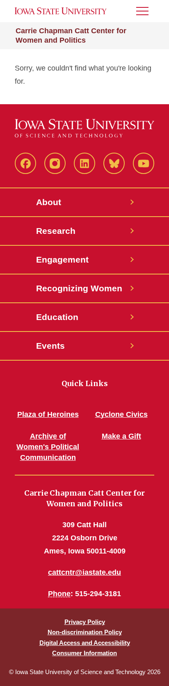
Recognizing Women (79, 288)
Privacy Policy (84, 621)
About (48, 202)
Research (55, 231)
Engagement (62, 259)
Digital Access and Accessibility (84, 642)
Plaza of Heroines (48, 414)
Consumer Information (84, 652)
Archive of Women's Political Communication (47, 447)
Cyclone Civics (121, 414)
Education (57, 317)
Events (50, 345)
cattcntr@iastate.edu (84, 572)
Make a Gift (121, 436)
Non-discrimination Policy (85, 632)
